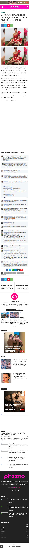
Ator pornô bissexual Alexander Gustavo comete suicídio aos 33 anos (7, 288)
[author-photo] (14, 296)
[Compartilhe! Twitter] (10, 270)
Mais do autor (19, 309)
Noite (2, 533)
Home (2, 9)
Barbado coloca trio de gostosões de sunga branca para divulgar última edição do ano (22, 288)
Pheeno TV (3, 531)
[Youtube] (19, 490)
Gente (2, 525)
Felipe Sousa (3, 436)
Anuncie (14, 544)
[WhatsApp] (11, 25)
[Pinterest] (8, 25)
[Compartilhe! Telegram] (15, 270)
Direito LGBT (3, 537)
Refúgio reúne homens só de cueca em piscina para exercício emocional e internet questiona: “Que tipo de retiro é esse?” (14, 321)
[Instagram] (13, 490)
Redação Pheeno (5, 22)
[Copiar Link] (18, 270)
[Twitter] (5, 25)
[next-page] (15, 326)
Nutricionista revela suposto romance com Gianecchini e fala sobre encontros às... (18, 445)
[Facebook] (2, 25)
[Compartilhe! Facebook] (7, 270)
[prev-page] (13, 326)
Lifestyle (5, 9)
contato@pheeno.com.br (16, 487)
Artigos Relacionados (11, 309)
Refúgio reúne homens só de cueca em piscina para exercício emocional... (18, 451)
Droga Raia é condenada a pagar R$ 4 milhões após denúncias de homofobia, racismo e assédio (5, 321)
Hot (1, 535)
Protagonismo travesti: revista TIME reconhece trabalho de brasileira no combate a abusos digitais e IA (20, 376)
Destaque (2, 317)
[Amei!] (21, 270)
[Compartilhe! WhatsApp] (13, 270)
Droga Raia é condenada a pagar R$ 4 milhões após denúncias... (13, 434)
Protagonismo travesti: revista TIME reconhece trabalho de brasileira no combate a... (17, 459)
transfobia (3, 274)
